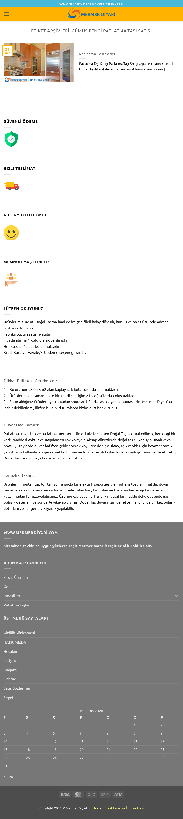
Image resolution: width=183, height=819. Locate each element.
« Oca (8, 776)
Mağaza (10, 669)
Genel (9, 586)
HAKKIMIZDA (15, 641)
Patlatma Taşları (17, 604)
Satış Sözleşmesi (18, 688)
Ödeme (10, 678)
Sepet (9, 697)
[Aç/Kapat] (176, 596)
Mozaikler (12, 595)
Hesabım (11, 651)
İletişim (10, 660)
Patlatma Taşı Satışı (97, 53)
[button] (6, 14)
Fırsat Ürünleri (16, 577)
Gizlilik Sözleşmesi (19, 632)
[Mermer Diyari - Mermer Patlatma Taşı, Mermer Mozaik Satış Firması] (91, 14)
